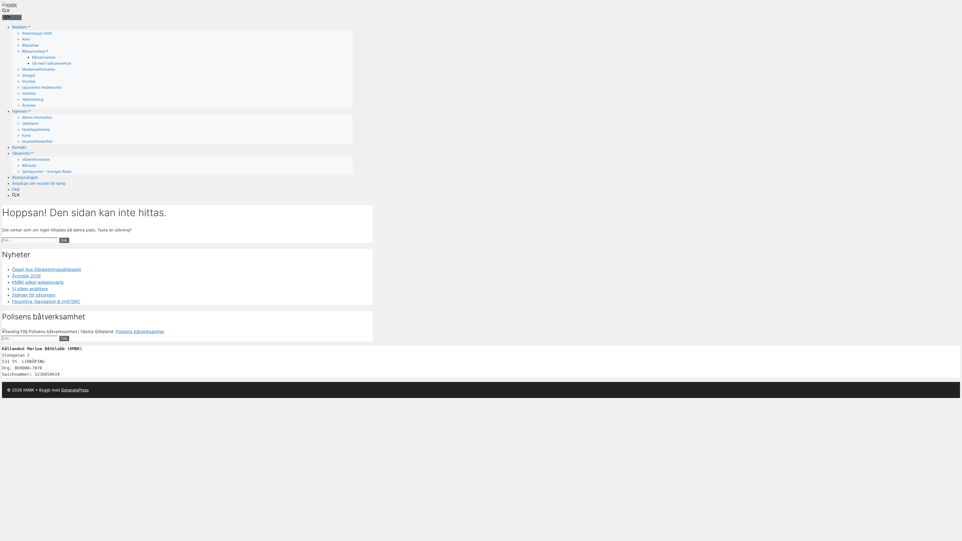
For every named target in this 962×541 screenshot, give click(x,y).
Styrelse (28, 81)
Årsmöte (29, 105)
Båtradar (29, 165)
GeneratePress (75, 389)
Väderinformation (36, 159)
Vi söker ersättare (30, 288)
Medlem (19, 27)
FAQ (16, 189)
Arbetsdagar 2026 (37, 33)
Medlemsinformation (38, 69)
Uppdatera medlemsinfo (42, 87)
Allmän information (37, 117)
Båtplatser (30, 45)
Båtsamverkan (34, 51)
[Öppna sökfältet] (6, 11)
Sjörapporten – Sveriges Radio (47, 171)
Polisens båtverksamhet (140, 331)
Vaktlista (29, 93)
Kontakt (19, 147)
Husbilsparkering (36, 129)
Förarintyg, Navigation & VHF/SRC (46, 301)
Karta (26, 135)
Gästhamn (30, 123)
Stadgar (28, 75)
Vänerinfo (21, 153)
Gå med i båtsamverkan (51, 63)
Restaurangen (25, 177)
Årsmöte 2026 (26, 276)
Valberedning (33, 99)
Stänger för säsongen (33, 295)
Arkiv (26, 39)
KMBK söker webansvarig (37, 282)
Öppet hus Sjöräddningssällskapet (46, 269)
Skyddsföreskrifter (37, 141)
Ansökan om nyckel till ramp (39, 183)
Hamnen (20, 111)
